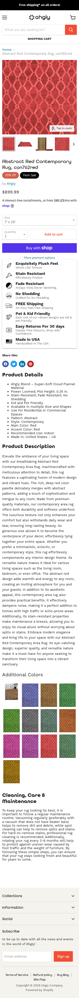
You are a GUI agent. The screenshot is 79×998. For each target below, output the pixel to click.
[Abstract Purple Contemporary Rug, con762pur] (30, 746)
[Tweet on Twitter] (14, 364)
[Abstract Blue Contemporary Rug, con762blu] (30, 695)
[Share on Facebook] (5, 364)
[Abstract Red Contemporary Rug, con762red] (49, 746)
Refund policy (42, 975)
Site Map (40, 979)
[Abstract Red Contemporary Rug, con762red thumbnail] (63, 144)
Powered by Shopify (39, 990)
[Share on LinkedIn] (22, 364)
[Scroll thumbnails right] (72, 144)
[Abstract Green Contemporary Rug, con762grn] (11, 721)
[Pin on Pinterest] (30, 364)
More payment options (39, 258)
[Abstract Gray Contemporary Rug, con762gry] (30, 721)
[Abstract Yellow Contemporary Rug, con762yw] (11, 772)
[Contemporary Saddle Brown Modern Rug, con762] (11, 691)
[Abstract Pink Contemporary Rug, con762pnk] (11, 746)
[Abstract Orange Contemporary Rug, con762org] (67, 721)
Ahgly (11, 184)
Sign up (63, 956)
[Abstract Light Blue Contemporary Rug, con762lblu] (49, 721)
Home (7, 50)
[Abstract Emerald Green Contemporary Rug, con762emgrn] (67, 695)
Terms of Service (16, 975)
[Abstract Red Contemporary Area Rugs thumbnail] (8, 144)
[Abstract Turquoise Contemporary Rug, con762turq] (67, 746)
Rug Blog (63, 975)
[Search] (71, 30)
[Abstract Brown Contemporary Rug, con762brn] (49, 695)
